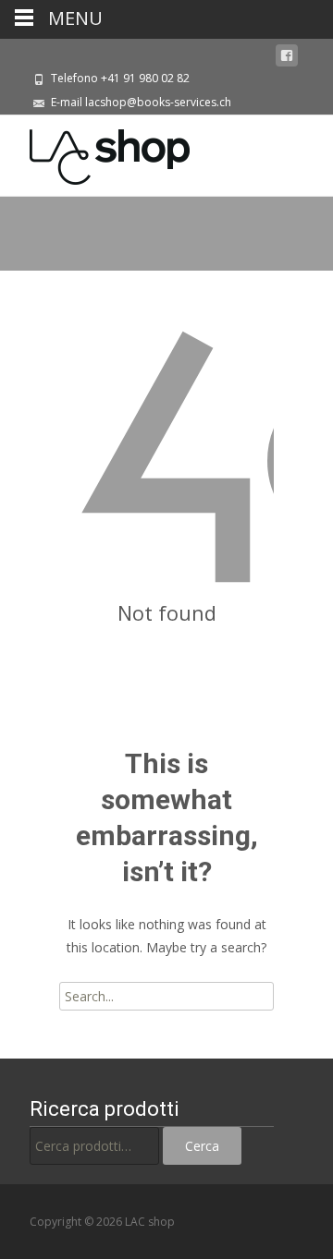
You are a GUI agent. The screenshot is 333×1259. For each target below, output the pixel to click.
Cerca (202, 1146)
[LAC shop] (95, 152)
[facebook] (287, 56)
